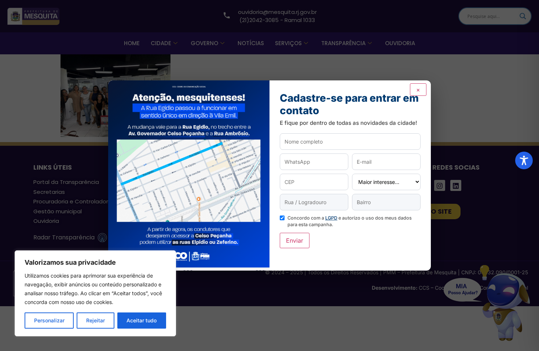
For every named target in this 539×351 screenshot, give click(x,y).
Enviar (294, 240)
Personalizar (49, 320)
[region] (95, 293)
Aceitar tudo (141, 320)
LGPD (331, 218)
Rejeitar (95, 320)
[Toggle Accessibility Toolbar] (524, 160)
